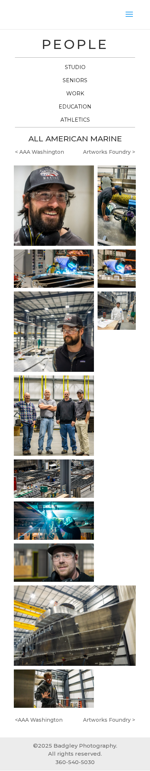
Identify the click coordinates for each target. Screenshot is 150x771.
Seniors (75, 80)
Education (75, 106)
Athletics (75, 120)
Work (75, 93)
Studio (75, 67)
